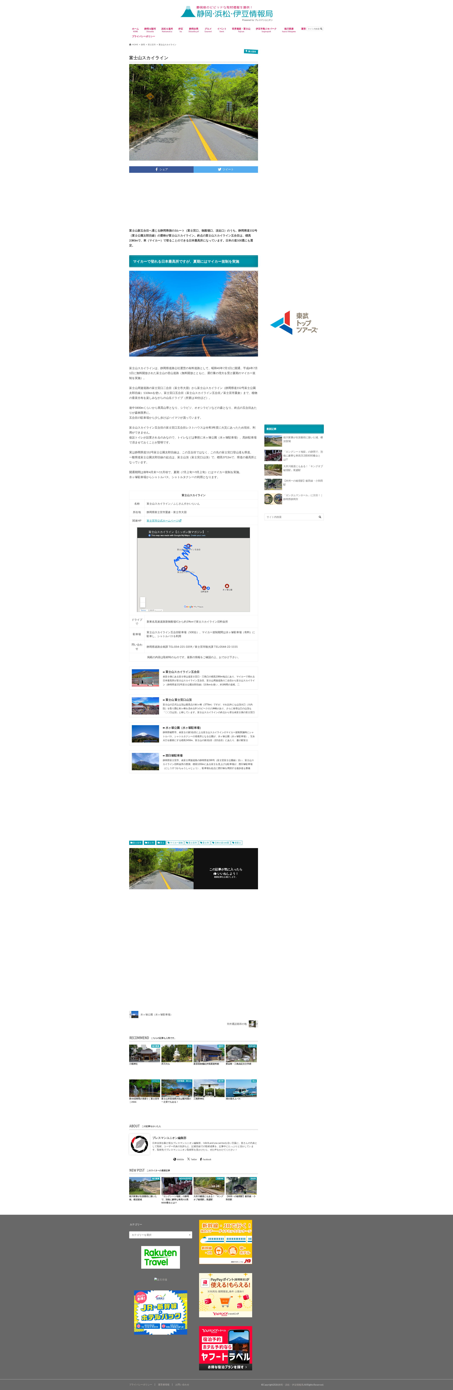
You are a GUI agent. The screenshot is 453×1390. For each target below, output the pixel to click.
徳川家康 (289, 30)
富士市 (151, 842)
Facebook (207, 1159)
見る (162, 842)
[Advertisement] (193, 200)
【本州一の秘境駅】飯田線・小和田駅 (303, 482)
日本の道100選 (222, 842)
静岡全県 (193, 30)
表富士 (238, 842)
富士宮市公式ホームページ (163, 520)
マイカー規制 (176, 842)
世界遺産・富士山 (241, 30)
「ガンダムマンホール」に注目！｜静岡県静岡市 (303, 497)
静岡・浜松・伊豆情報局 (290, 1384)
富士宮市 (137, 842)
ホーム (135, 30)
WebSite (180, 1159)
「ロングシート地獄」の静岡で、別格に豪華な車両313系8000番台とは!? (303, 455)
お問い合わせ (182, 1384)
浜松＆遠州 (167, 30)
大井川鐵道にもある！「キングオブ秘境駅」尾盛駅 (303, 468)
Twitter (194, 1159)
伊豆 (180, 30)
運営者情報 (164, 1384)
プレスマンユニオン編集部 (169, 1137)
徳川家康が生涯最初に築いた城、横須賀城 (303, 439)
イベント (221, 30)
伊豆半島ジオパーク (266, 30)
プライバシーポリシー (143, 36)
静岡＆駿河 (150, 30)
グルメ (208, 30)
